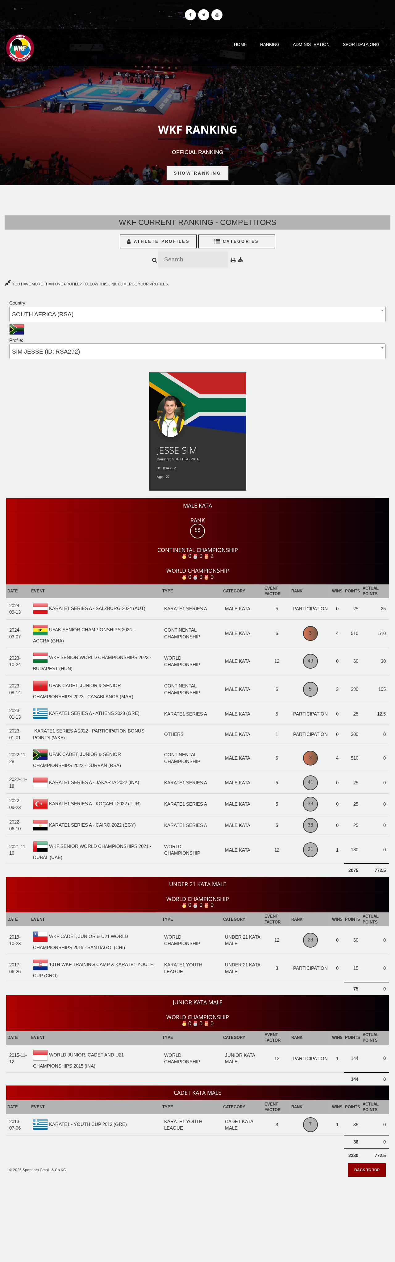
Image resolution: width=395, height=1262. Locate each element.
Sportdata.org (361, 44)
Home (240, 44)
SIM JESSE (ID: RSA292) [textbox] (46, 351)
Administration (311, 44)
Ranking (270, 44)
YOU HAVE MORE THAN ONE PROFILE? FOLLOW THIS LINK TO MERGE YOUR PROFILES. (90, 284)
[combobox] (197, 314)
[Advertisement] (197, 1217)
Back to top (367, 1170)
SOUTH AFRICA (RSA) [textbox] (42, 314)
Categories (240, 241)
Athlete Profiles (161, 241)
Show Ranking (197, 173)
